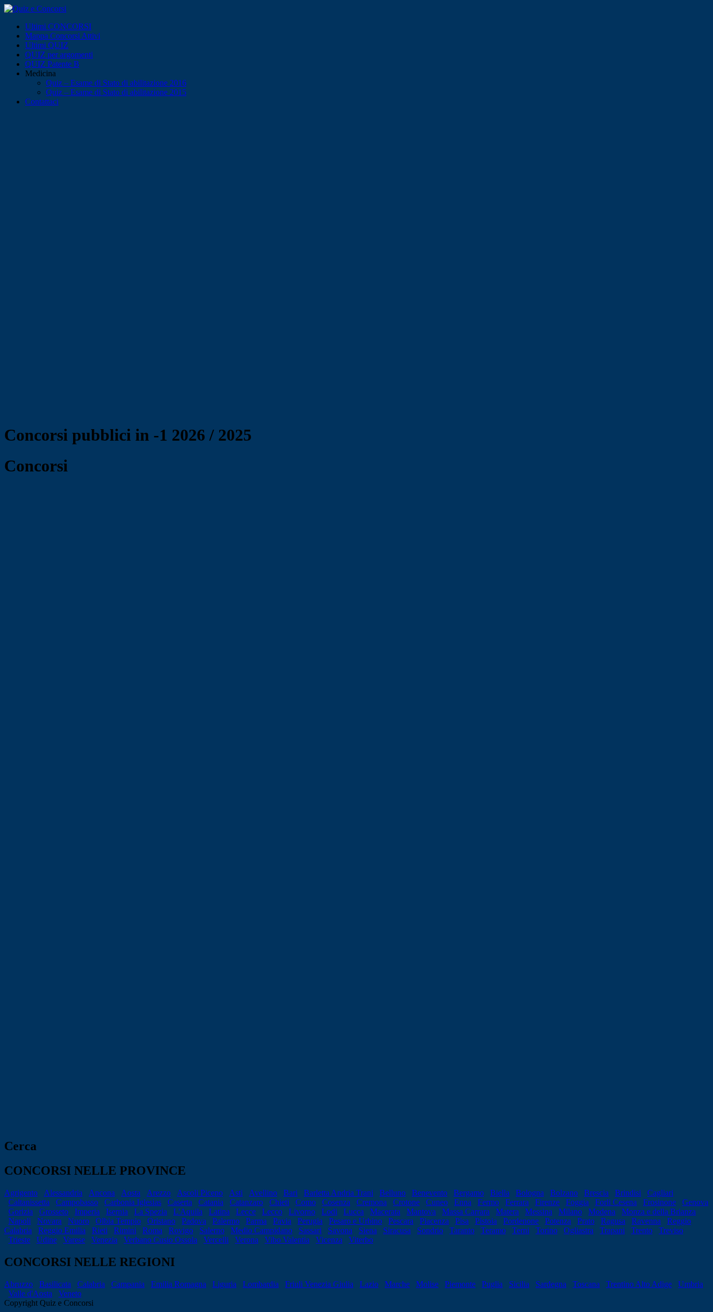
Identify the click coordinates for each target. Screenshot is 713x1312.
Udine (47, 1239)
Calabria (91, 1284)
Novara (49, 1220)
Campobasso (77, 1202)
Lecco (272, 1211)
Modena (601, 1211)
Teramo (493, 1230)
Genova (695, 1202)
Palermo (226, 1220)
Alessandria (63, 1192)
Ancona (102, 1192)
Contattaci (41, 101)
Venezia (104, 1239)
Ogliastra (578, 1230)
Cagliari (660, 1192)
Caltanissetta (29, 1202)
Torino (546, 1230)
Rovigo (181, 1230)
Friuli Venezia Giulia (319, 1284)
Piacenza (434, 1220)
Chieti (279, 1202)
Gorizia (20, 1211)
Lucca (353, 1211)
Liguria (224, 1284)
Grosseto (53, 1211)
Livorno (302, 1211)
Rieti (100, 1230)
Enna (462, 1202)
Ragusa (613, 1220)
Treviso (671, 1230)
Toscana (586, 1284)
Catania (210, 1202)
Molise (427, 1284)
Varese (74, 1239)
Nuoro (78, 1220)
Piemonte (460, 1284)
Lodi (329, 1211)
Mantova (421, 1211)
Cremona (371, 1202)
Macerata (385, 1211)
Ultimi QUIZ (46, 45)
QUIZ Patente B (52, 64)
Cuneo (437, 1202)
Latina (219, 1211)
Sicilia (519, 1284)
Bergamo (469, 1192)
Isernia (117, 1211)
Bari (290, 1192)
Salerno (211, 1230)
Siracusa (397, 1230)
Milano (570, 1211)
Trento (641, 1230)
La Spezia (150, 1211)
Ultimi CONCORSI (58, 26)
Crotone (406, 1202)
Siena (368, 1230)
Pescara (400, 1220)
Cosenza (336, 1202)
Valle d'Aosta (30, 1293)
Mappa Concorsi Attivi (62, 35)
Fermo (488, 1202)
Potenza (558, 1220)
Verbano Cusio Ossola (160, 1239)
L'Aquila (188, 1211)
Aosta (130, 1192)
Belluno (392, 1192)
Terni (520, 1230)
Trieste (19, 1239)
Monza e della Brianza (659, 1211)
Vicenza (329, 1239)
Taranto (461, 1230)
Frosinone (659, 1202)
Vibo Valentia (287, 1239)
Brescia (596, 1192)
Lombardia (261, 1284)
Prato (586, 1220)
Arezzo (159, 1192)
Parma (256, 1220)
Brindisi (628, 1192)
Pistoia (486, 1220)
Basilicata (55, 1284)
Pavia (282, 1220)
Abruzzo (18, 1284)
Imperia (87, 1211)
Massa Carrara (466, 1211)
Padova (194, 1220)
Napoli (19, 1220)
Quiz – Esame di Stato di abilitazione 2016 (116, 82)
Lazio (369, 1284)
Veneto (69, 1293)
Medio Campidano (261, 1230)
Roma (152, 1230)
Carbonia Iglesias (132, 1202)
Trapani (612, 1230)
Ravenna (646, 1220)
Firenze (547, 1202)
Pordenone (521, 1220)
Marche (397, 1284)
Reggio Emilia (62, 1230)
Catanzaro (246, 1202)
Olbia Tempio (118, 1220)
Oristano (161, 1220)
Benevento (429, 1192)
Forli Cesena (616, 1202)
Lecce (246, 1211)
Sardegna (551, 1284)
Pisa (462, 1220)
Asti (236, 1192)
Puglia (492, 1284)
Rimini (125, 1230)
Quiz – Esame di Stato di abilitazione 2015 (116, 92)
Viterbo (361, 1239)
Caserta (180, 1202)
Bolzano (564, 1192)
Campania (128, 1284)
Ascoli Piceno (200, 1192)
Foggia (577, 1202)
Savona (340, 1230)
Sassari (310, 1230)
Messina (538, 1211)
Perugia (310, 1220)
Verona (246, 1239)
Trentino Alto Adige (639, 1284)
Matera (507, 1211)
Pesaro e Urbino (355, 1220)
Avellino (263, 1192)
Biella (499, 1192)
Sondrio (430, 1230)
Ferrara (517, 1202)
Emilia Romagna (178, 1284)
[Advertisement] (356, 193)
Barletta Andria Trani (338, 1192)
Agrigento (21, 1192)
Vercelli (216, 1239)
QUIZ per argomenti (59, 54)
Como (305, 1202)
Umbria (690, 1284)
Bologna (530, 1192)
